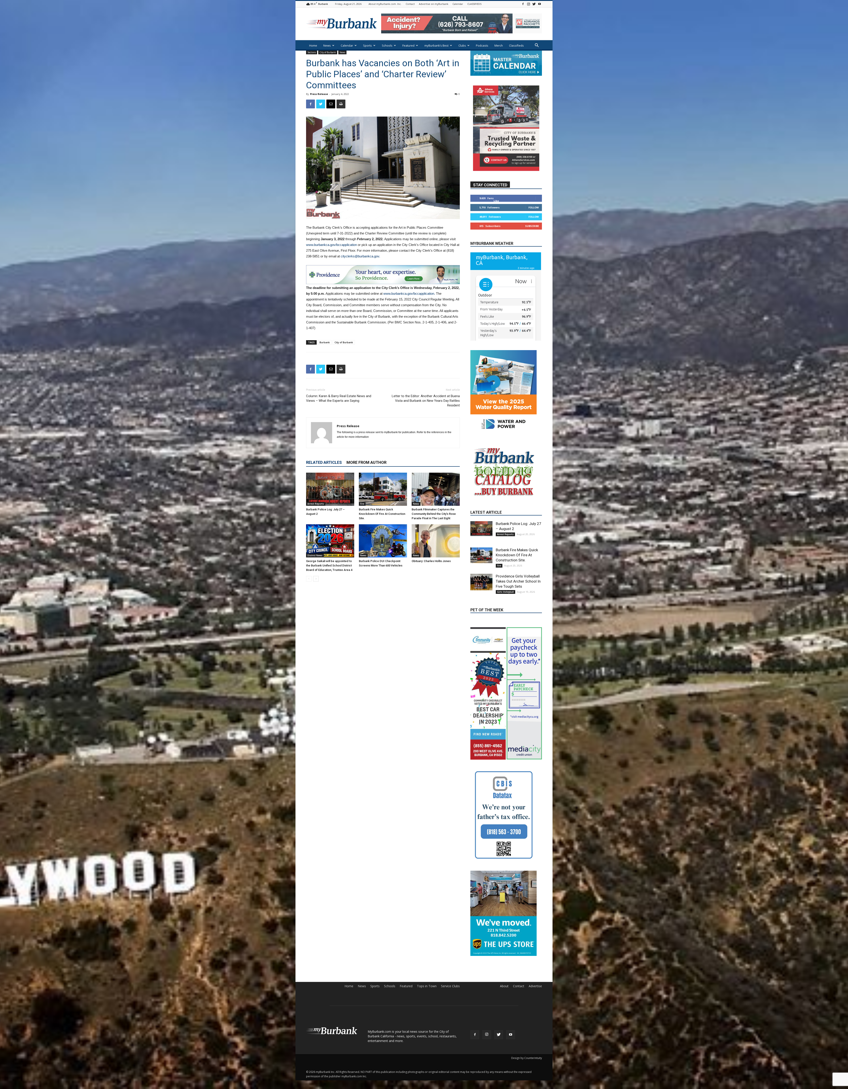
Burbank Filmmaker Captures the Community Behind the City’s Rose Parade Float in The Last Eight (434, 514)
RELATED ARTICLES (324, 462)
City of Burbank (328, 52)
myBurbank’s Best (436, 45)
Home (313, 45)
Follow (533, 207)
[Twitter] (534, 4)
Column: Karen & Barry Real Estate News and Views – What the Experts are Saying (338, 398)
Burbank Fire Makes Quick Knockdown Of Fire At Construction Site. (382, 514)
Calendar (457, 4)
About (504, 1005)
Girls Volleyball (505, 591)
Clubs (462, 45)
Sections (311, 52)
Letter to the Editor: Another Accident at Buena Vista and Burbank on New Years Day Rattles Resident (426, 400)
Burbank (325, 342)
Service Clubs (450, 1005)
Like (496, 200)
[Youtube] (539, 4)
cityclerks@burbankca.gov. (360, 256)
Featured (408, 45)
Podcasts (482, 45)
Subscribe (532, 225)
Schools (387, 45)
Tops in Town (427, 1005)
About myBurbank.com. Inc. (385, 4)
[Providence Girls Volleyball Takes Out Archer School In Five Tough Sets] (481, 581)
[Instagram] (528, 4)
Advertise (535, 1005)
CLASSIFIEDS (474, 4)
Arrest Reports (315, 503)
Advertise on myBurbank (433, 4)
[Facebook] (523, 4)
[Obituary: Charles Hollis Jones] (436, 540)
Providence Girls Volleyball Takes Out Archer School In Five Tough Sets (518, 580)
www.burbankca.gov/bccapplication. (409, 293)
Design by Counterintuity (526, 1076)
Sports (367, 45)
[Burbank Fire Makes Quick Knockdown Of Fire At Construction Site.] (383, 489)
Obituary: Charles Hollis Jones (431, 561)
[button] (536, 46)
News (327, 45)
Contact (410, 4)
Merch (498, 45)
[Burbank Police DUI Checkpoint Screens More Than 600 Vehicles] (383, 540)
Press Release (319, 94)
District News (314, 555)
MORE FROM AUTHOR (366, 462)
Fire (362, 503)
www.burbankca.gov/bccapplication (332, 245)
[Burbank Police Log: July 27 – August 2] (330, 489)
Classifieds (516, 45)
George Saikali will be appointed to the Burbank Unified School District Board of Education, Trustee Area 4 (329, 565)
